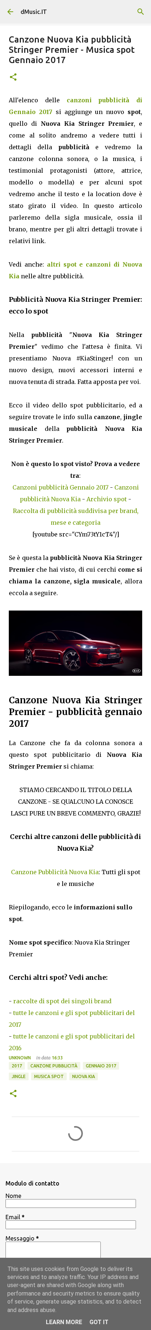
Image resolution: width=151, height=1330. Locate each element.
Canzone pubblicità (53, 1065)
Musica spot (49, 1076)
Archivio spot (106, 499)
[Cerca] (140, 12)
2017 (17, 1065)
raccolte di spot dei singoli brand (62, 1001)
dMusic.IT (34, 11)
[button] (13, 78)
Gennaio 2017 (101, 1065)
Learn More (64, 1322)
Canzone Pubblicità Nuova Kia (55, 872)
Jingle (19, 1076)
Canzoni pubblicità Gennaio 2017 (60, 487)
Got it (98, 1322)
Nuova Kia (83, 1076)
